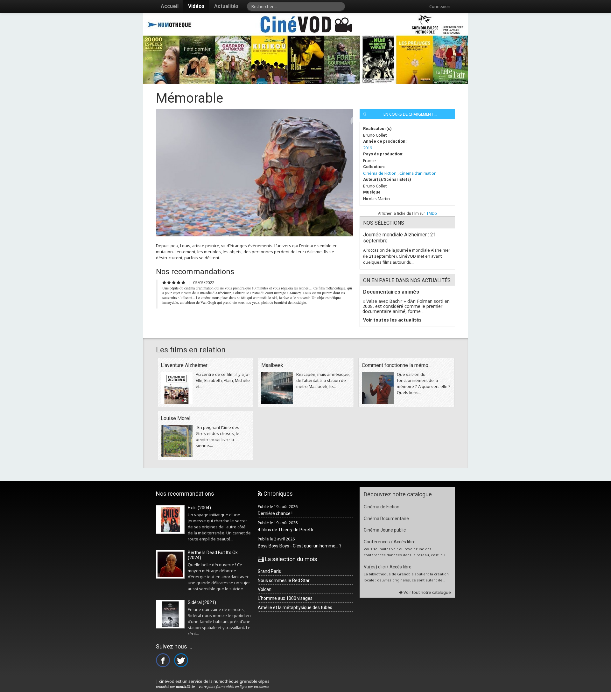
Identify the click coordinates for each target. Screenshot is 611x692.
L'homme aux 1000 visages (285, 598)
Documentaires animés (391, 292)
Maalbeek (272, 365)
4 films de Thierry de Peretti (285, 529)
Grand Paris (269, 571)
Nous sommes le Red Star (284, 580)
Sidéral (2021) (202, 602)
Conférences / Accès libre (390, 541)
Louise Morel (175, 418)
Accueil (170, 6)
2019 (367, 148)
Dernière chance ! (275, 513)
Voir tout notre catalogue (427, 592)
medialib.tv (185, 686)
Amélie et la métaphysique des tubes (295, 607)
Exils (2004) (199, 507)
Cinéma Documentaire (386, 518)
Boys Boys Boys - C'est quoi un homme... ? (299, 545)
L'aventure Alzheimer (184, 365)
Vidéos (196, 6)
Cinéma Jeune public (385, 530)
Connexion (439, 6)
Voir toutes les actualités (392, 320)
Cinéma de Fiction (380, 173)
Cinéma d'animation (418, 173)
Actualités (226, 6)
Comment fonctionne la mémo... (396, 365)
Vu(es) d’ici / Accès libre (387, 566)
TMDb (431, 213)
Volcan (264, 589)
